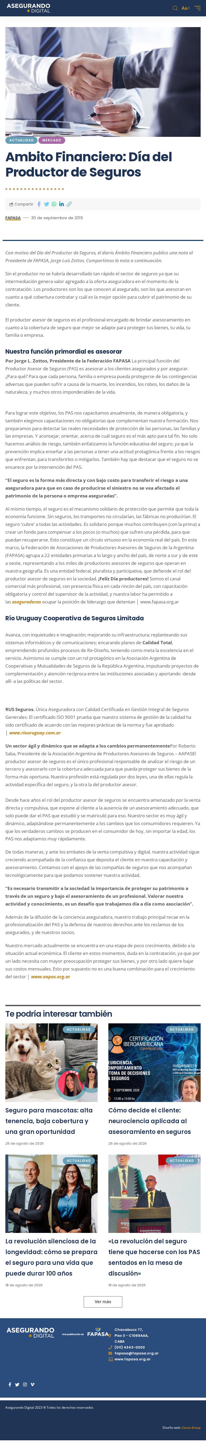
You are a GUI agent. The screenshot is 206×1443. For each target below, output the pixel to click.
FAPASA (13, 217)
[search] (175, 8)
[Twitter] (17, 1384)
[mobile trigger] (196, 8)
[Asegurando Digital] (28, 8)
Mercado (51, 140)
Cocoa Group (191, 1427)
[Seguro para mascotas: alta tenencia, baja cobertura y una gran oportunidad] (51, 1062)
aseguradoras (26, 602)
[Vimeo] (32, 1384)
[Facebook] (10, 1384)
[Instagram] (25, 1384)
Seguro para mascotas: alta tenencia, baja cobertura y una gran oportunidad (49, 1121)
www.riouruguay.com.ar (35, 733)
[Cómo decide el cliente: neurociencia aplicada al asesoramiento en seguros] (154, 1062)
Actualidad (21, 140)
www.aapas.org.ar (50, 976)
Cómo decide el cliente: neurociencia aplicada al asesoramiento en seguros (149, 1121)
